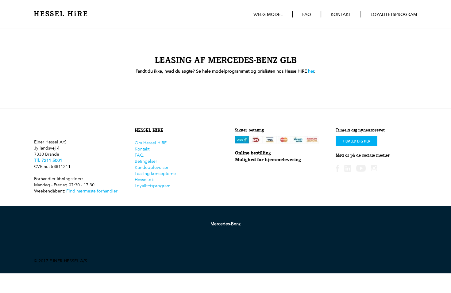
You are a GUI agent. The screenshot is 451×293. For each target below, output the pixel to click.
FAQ (306, 14)
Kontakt (142, 149)
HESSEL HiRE (61, 13)
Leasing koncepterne (155, 173)
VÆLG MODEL (268, 14)
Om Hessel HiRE (151, 143)
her (311, 71)
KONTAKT (341, 14)
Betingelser (146, 161)
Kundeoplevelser (151, 167)
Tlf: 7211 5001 (48, 160)
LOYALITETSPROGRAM (394, 14)
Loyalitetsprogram (152, 185)
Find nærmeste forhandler (92, 191)
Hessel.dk (144, 179)
